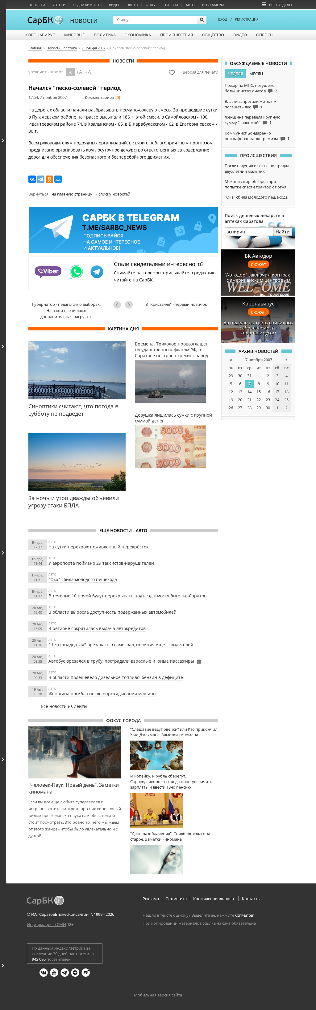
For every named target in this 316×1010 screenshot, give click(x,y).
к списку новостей (112, 194)
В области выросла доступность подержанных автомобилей (112, 612)
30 (240, 375)
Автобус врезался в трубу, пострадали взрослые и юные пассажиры (121, 661)
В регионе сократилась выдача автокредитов (97, 628)
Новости (36, 4)
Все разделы (280, 4)
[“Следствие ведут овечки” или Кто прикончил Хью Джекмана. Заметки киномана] (174, 755)
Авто (190, 4)
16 (268, 391)
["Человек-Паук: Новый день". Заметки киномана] (74, 752)
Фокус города (123, 720)
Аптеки (58, 4)
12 (231, 391)
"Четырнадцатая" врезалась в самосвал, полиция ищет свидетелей (120, 645)
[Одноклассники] (49, 179)
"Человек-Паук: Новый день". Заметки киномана (73, 788)
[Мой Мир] (58, 179)
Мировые (74, 35)
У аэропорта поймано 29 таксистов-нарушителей (101, 563)
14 (249, 391)
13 (240, 391)
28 (249, 407)
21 (249, 399)
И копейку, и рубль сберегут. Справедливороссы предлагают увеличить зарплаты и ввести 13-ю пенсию (171, 781)
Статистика (176, 898)
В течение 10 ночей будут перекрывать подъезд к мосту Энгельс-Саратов (127, 596)
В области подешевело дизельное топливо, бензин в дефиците (115, 677)
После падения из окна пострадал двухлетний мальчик (257, 168)
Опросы (264, 35)
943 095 (39, 959)
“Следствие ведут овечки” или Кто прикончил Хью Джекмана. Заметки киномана (173, 731)
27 (240, 407)
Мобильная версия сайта (158, 995)
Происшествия (176, 35)
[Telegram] (40, 179)
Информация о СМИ (46, 924)
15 (258, 391)
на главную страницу (72, 194)
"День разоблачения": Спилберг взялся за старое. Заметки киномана (170, 836)
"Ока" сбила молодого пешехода (82, 579)
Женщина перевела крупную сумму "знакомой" (253, 119)
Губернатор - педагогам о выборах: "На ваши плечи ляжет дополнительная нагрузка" (66, 310)
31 (249, 375)
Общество (213, 35)
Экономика (138, 35)
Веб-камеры (213, 4)
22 (258, 399)
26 (231, 407)
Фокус (152, 4)
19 (231, 399)
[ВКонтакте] (32, 179)
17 (277, 391)
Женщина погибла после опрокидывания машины (102, 694)
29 (231, 375)
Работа (171, 4)
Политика (105, 35)
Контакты (251, 898)
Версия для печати (200, 72)
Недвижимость (87, 4)
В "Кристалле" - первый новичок (176, 304)
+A (79, 72)
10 (277, 383)
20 (240, 399)
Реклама (151, 898)
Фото (133, 4)
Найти (283, 231)
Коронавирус (40, 35)
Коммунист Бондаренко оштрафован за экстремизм (251, 135)
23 (268, 399)
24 (277, 399)
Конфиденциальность (214, 898)
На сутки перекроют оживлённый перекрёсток (98, 547)
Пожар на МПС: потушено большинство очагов (250, 88)
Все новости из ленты (64, 706)
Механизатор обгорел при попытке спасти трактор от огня (255, 184)
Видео (115, 4)
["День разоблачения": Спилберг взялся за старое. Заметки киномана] (174, 859)
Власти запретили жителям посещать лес (250, 104)
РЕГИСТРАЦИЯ (247, 19)
